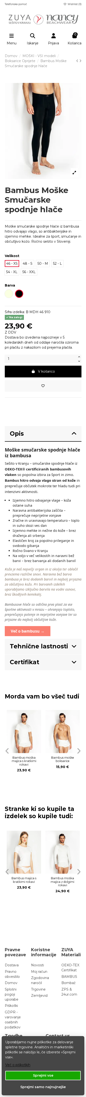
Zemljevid (39, 995)
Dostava (12, 965)
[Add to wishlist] (43, 386)
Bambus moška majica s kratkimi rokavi (24, 761)
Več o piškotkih (17, 1065)
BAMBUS (69, 976)
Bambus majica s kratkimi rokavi (23, 880)
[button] (7, 751)
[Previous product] (77, 61)
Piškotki (11, 1005)
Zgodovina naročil (40, 980)
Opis (17, 433)
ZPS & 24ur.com (69, 992)
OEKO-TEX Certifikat (70, 967)
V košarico (46, 371)
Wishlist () (74, 4)
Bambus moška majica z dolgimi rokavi (62, 881)
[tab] (43, 434)
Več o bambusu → (27, 631)
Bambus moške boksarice (62, 759)
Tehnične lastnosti (39, 646)
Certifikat (24, 662)
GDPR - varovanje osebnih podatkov (13, 1019)
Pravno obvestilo (12, 974)
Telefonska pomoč (16, 4)
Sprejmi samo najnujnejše (43, 1087)
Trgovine (38, 989)
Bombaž (68, 983)
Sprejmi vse (43, 1075)
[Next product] (80, 61)
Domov (11, 983)
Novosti (37, 965)
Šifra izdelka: (15, 312)
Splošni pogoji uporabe (11, 994)
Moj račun (39, 971)
